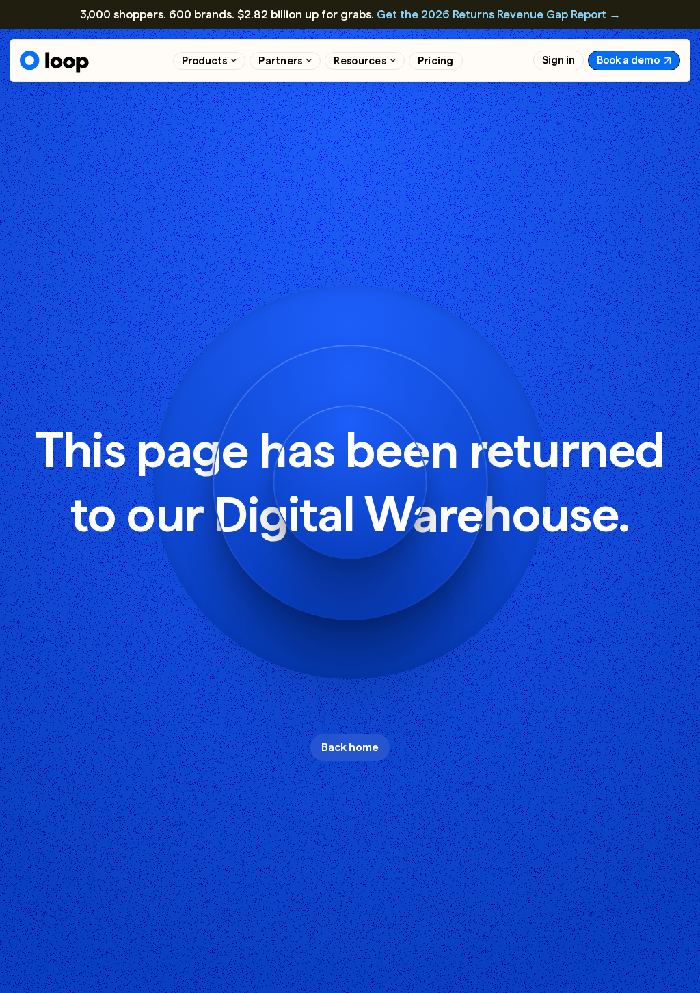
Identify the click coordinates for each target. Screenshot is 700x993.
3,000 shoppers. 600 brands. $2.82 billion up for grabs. (350, 14)
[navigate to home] (54, 62)
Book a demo (628, 60)
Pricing (436, 61)
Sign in (558, 60)
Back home (350, 747)
